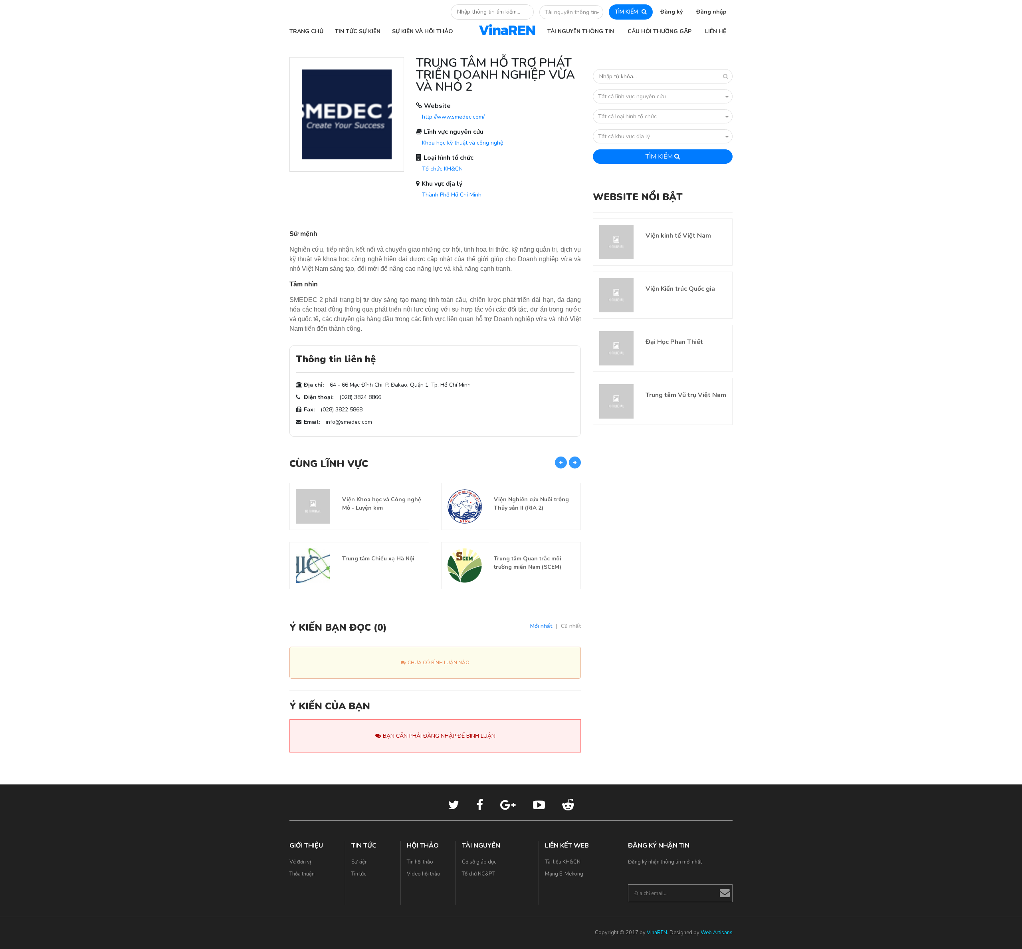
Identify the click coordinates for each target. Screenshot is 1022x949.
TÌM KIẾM (627, 12)
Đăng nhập (711, 12)
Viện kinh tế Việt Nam (678, 235)
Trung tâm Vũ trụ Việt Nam (686, 395)
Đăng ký (671, 12)
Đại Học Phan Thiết (674, 342)
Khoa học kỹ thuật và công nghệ (462, 143)
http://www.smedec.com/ (453, 117)
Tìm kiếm (660, 156)
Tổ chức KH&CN (442, 169)
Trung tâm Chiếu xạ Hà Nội (378, 558)
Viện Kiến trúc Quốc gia (680, 288)
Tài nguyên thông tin (571, 12)
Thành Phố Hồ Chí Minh (451, 195)
